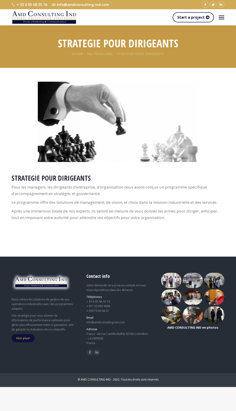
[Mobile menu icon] (221, 17)
